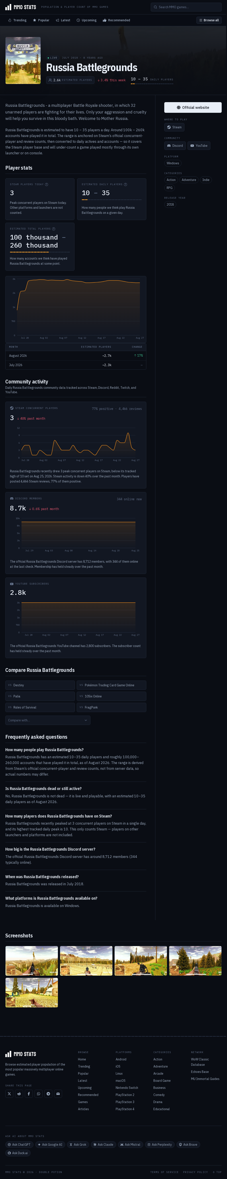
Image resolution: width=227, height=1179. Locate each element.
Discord (177, 146)
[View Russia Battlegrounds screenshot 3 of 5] (140, 961)
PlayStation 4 (125, 1109)
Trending (20, 20)
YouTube (201, 146)
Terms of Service (164, 1172)
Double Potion (50, 1172)
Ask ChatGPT (21, 1145)
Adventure (189, 180)
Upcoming (89, 20)
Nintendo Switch (127, 1088)
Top (219, 1172)
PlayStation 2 (125, 1095)
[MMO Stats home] (20, 7)
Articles (83, 1109)
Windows (173, 163)
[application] (76, 309)
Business (159, 1088)
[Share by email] (58, 1094)
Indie (205, 180)
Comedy (159, 1095)
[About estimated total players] (53, 228)
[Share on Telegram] (48, 1094)
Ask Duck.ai (20, 1153)
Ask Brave (190, 1145)
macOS (120, 1081)
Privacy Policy (195, 1172)
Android (121, 1059)
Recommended (119, 20)
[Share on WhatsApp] (39, 1094)
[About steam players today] (46, 184)
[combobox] (48, 720)
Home (82, 1059)
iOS (118, 1066)
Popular (43, 20)
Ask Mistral (132, 1145)
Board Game (162, 1081)
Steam (177, 127)
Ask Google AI (52, 1145)
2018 (170, 204)
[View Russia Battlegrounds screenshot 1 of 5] (31, 961)
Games (83, 1102)
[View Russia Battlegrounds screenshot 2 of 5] (86, 961)
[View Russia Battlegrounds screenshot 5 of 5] (31, 993)
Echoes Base (200, 1072)
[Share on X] (9, 1094)
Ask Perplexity (162, 1145)
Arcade (158, 1074)
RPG (169, 188)
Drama (157, 1102)
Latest (65, 20)
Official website (195, 107)
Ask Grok (80, 1145)
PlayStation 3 (125, 1102)
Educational (161, 1109)
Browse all (211, 20)
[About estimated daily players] (125, 184)
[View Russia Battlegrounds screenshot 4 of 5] (195, 961)
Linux (119, 1074)
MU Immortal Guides (205, 1079)
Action (171, 180)
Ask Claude (105, 1145)
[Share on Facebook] (29, 1094)
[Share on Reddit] (19, 1094)
